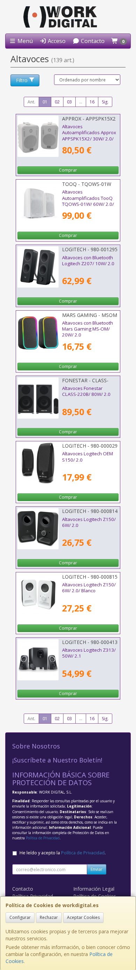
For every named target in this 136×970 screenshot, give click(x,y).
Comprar (68, 170)
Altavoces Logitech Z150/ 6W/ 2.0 (89, 522)
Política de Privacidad (43, 837)
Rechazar (49, 917)
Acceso (56, 41)
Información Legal (93, 888)
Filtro (22, 80)
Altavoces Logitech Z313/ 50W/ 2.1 (89, 653)
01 (45, 102)
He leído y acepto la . (63, 853)
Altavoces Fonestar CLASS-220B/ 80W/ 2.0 (86, 391)
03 (69, 102)
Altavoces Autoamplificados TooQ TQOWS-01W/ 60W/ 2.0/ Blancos (88, 201)
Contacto (92, 41)
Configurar (20, 917)
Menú (24, 41)
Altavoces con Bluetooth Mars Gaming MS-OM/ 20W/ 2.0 (87, 329)
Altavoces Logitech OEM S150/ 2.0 (87, 456)
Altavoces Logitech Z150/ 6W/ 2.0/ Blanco (89, 587)
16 (92, 102)
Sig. (105, 102)
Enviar (97, 869)
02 (57, 102)
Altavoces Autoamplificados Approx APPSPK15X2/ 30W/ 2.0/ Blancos (89, 135)
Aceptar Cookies (83, 917)
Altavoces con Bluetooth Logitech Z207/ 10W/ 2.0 (88, 260)
